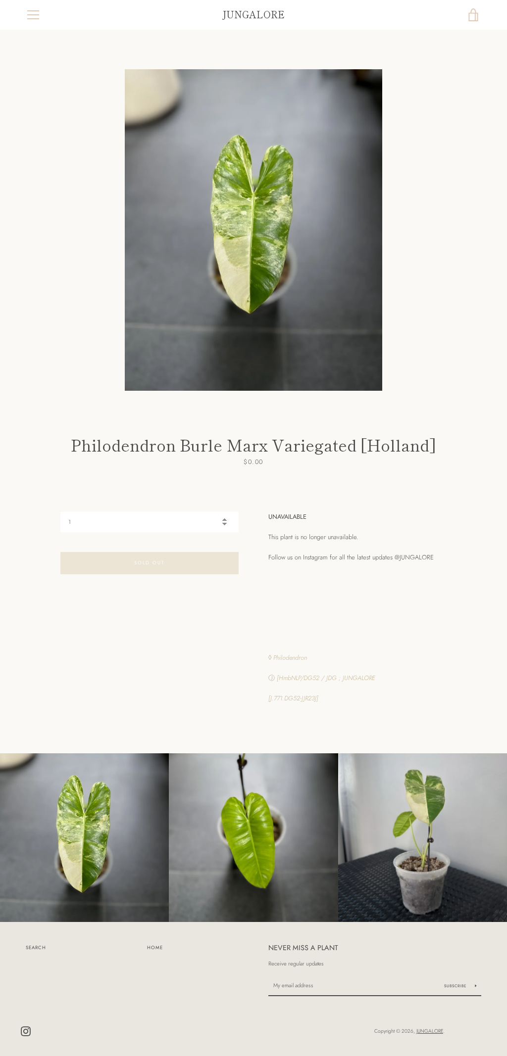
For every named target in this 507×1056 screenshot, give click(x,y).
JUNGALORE (253, 14)
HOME (155, 947)
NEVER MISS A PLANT (303, 948)
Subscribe (456, 986)
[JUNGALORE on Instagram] (26, 1030)
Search (36, 947)
